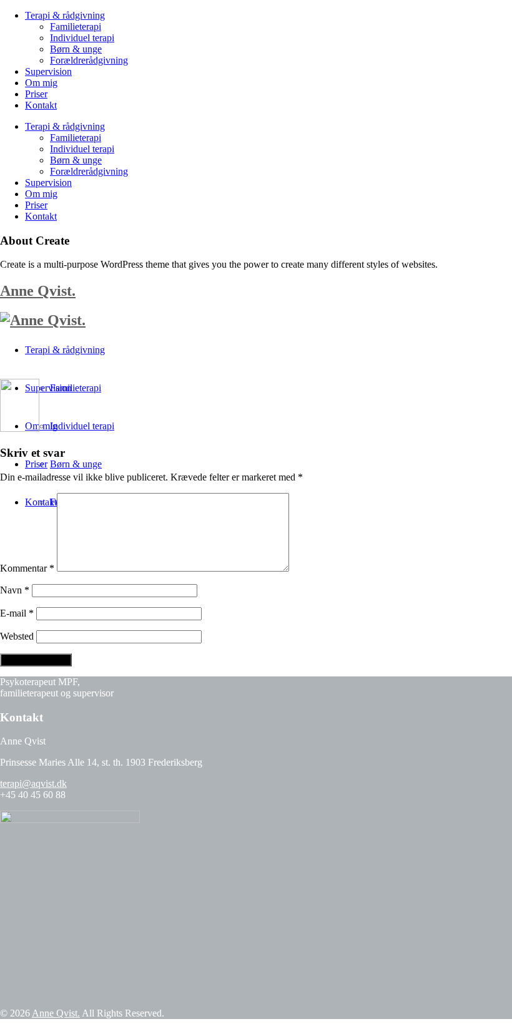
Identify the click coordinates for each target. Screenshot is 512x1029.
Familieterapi (75, 26)
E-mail (17, 613)
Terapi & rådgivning (65, 15)
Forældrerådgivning (89, 60)
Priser (36, 94)
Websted (17, 636)
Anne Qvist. (38, 291)
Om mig (41, 82)
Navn (14, 590)
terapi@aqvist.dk (33, 783)
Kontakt (41, 105)
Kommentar (27, 568)
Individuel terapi (82, 37)
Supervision (48, 71)
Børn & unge (76, 49)
